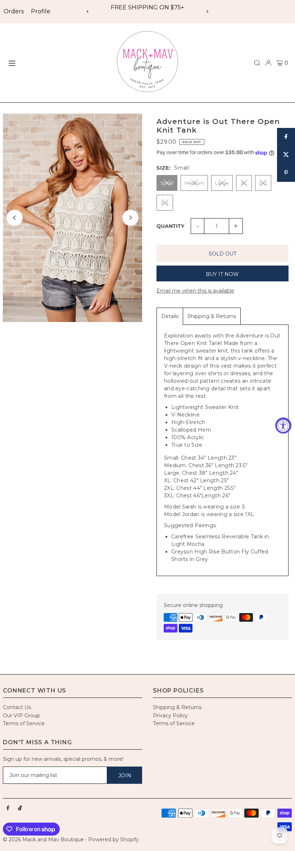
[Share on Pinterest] (286, 173)
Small (166, 183)
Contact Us (17, 707)
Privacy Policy (170, 715)
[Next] (207, 11)
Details (169, 316)
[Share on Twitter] (286, 155)
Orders (14, 11)
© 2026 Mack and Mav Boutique (44, 839)
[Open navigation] (56, 62)
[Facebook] (7, 808)
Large (222, 183)
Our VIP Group (21, 715)
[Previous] (87, 11)
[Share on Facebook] (286, 137)
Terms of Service (24, 723)
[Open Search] (257, 63)
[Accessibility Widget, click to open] (283, 426)
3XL (164, 203)
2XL (263, 183)
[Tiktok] (20, 808)
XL (244, 183)
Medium (194, 183)
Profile (40, 11)
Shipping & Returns (211, 316)
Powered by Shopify (113, 839)
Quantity (170, 226)
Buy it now (222, 274)
